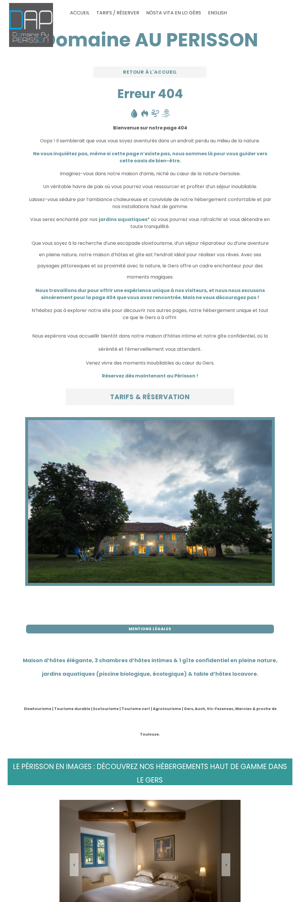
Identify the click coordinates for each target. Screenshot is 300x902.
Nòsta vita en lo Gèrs (173, 12)
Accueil (79, 12)
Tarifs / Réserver (117, 12)
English (217, 12)
